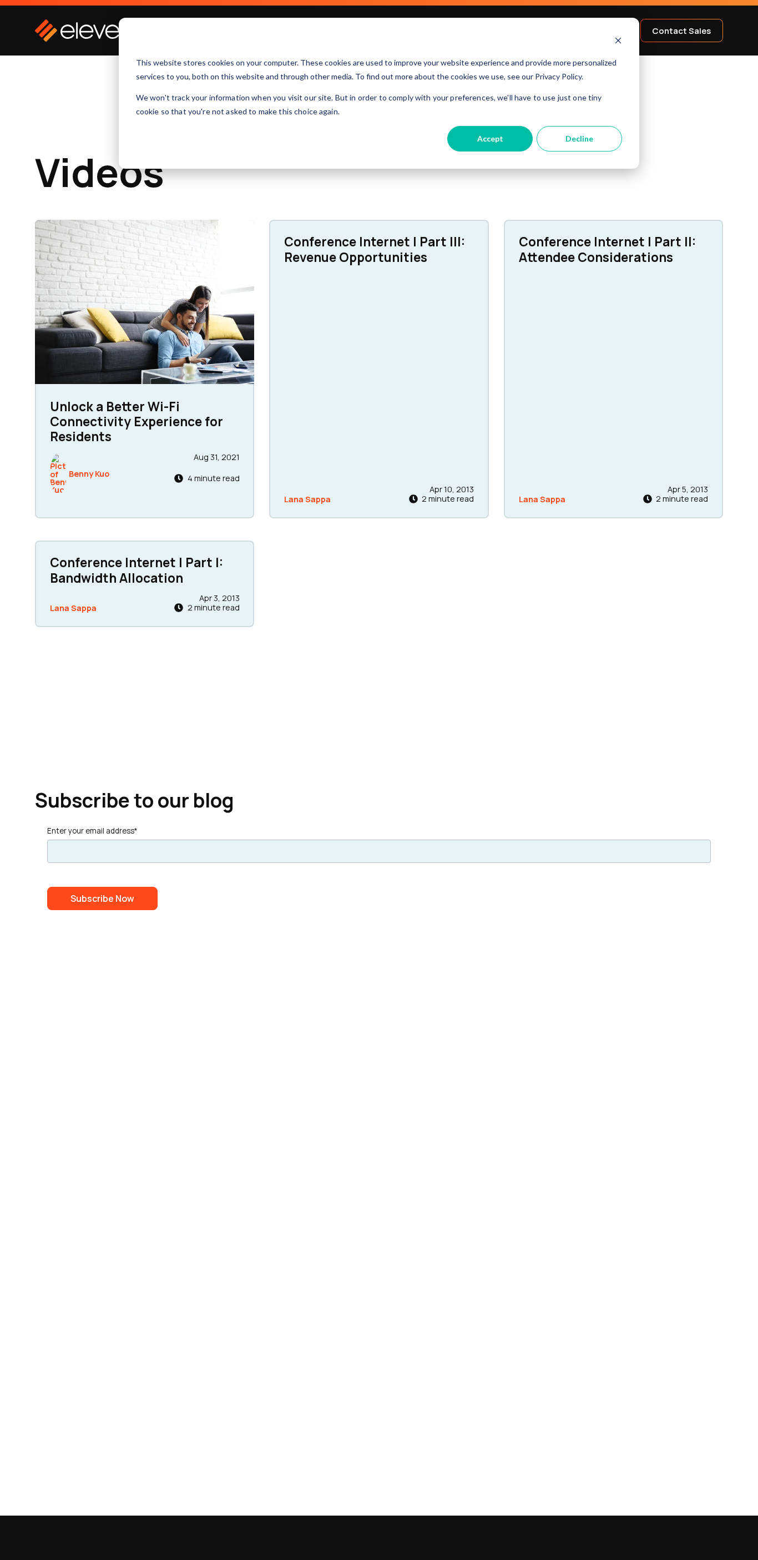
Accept (490, 138)
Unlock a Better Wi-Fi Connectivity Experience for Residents (136, 422)
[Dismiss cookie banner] (618, 42)
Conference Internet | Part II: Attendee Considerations (607, 249)
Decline (579, 138)
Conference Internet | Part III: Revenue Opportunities (374, 249)
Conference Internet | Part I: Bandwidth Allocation (136, 570)
